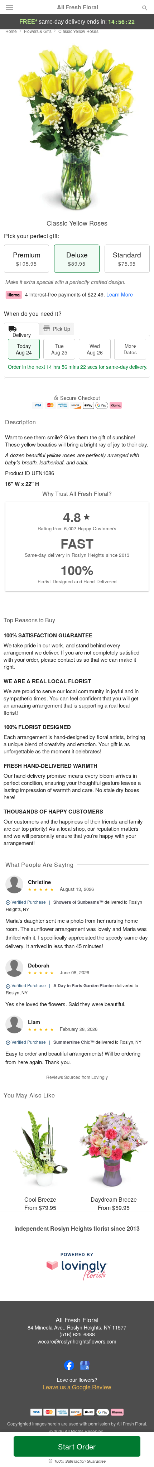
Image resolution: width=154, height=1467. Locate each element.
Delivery (22, 333)
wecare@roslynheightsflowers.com (77, 1341)
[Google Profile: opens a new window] (85, 1365)
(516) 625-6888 (77, 1334)
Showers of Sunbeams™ (78, 902)
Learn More (119, 294)
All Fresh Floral (77, 7)
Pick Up (61, 328)
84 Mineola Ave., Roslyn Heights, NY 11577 (77, 1327)
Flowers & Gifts (38, 31)
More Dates (130, 349)
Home (11, 31)
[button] (139, 1451)
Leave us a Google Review (77, 1387)
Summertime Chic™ (74, 1042)
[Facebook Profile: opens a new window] (69, 1365)
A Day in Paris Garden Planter (83, 985)
